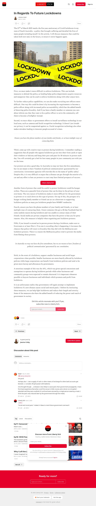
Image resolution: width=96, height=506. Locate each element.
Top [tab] (16, 419)
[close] (66, 426)
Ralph (20, 374)
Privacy (46, 493)
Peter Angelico (26, 456)
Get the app (57, 497)
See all (17, 464)
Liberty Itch (21, 400)
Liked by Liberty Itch (25, 376)
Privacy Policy (62, 452)
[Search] (69, 4)
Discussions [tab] (28, 419)
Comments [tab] (18, 356)
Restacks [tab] (26, 356)
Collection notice (60, 493)
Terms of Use (57, 450)
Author (20, 402)
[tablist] (22, 356)
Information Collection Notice (47, 452)
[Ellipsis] (81, 373)
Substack (39, 502)
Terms (52, 493)
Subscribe (80, 4)
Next (76, 331)
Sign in (90, 4)
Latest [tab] (21, 419)
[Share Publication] (73, 4)
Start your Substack (43, 497)
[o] (74, 428)
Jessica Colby (22, 17)
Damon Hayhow (26, 428)
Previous (21, 331)
